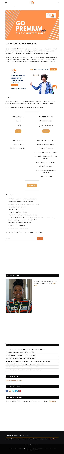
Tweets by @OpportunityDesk (14, 380)
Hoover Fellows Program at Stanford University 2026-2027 (21, 358)
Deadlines (29, 448)
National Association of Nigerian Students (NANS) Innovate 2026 (22, 367)
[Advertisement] (32, 258)
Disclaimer (30, 450)
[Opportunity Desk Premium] (32, 39)
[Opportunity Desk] (32, 2)
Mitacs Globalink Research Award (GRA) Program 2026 (20, 352)
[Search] (58, 2)
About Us (11, 448)
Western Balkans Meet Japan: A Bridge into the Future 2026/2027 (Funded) (25, 349)
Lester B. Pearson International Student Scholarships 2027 (21, 355)
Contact (36, 450)
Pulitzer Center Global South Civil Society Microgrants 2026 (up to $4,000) (25, 364)
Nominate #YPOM (37, 448)
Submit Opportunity (20, 448)
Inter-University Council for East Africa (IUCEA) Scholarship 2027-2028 (24, 370)
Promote (46, 448)
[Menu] (6, 2)
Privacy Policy (53, 448)
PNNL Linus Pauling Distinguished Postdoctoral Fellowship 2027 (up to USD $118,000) (28, 361)
